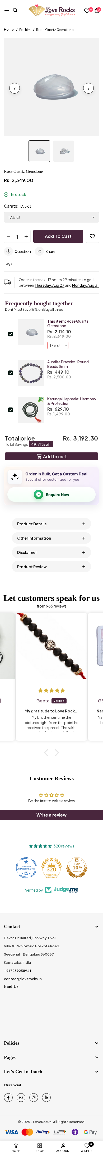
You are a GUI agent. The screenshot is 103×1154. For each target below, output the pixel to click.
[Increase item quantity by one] (26, 236)
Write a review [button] (51, 815)
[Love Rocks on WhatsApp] (21, 1097)
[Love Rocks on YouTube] (46, 1097)
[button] (47, 752)
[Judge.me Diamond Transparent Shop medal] (26, 867)
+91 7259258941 (17, 970)
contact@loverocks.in (23, 979)
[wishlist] (87, 11)
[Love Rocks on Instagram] (33, 1097)
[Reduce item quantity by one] (8, 236)
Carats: (17, 206)
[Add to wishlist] (92, 236)
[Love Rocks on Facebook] (8, 1097)
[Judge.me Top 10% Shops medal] (76, 867)
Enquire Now (57, 494)
